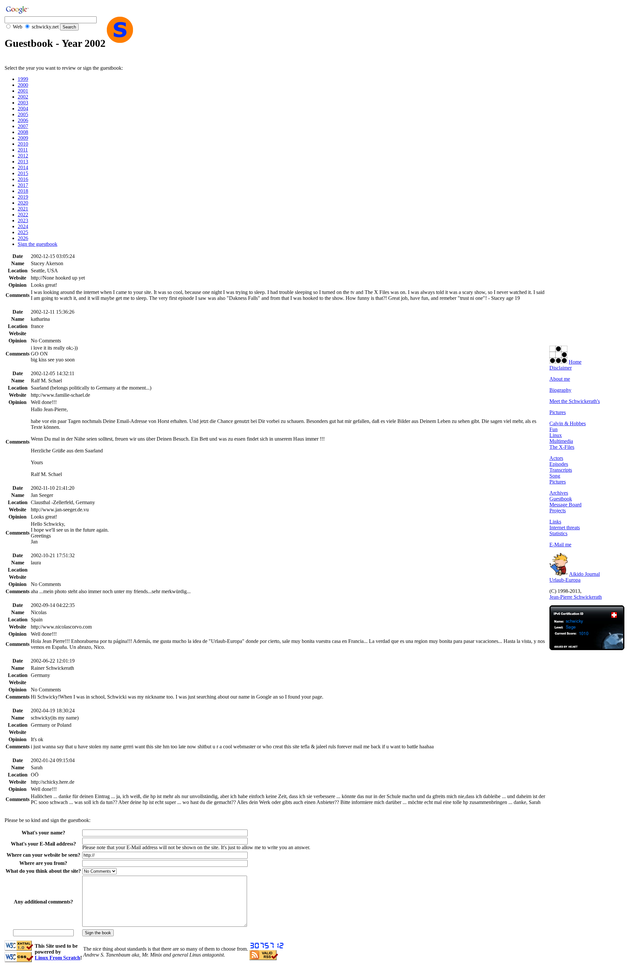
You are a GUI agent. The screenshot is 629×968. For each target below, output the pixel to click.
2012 (23, 155)
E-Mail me (560, 544)
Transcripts (560, 470)
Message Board (565, 504)
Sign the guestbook (37, 244)
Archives (558, 493)
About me (559, 379)
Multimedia (561, 441)
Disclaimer (560, 368)
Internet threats (564, 527)
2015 (23, 173)
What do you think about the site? (43, 871)
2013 (23, 161)
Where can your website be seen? (43, 855)
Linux (555, 435)
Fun (553, 429)
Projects (557, 510)
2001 (23, 91)
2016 (23, 179)
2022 (23, 214)
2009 (23, 138)
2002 (23, 97)
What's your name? (43, 832)
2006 (23, 120)
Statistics (558, 533)
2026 (23, 238)
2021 (23, 208)
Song (554, 476)
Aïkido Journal (584, 574)
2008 (23, 132)
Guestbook (560, 499)
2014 (23, 167)
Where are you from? (43, 863)
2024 (23, 226)
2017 (23, 185)
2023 (23, 220)
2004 (23, 108)
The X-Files (561, 447)
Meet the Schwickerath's (574, 401)
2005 (23, 114)
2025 (23, 232)
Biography (560, 390)
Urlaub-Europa (565, 580)
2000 (23, 85)
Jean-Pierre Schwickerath (575, 597)
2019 (23, 197)
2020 (23, 203)
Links (555, 521)
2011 (23, 150)
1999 (23, 79)
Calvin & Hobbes (567, 423)
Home (575, 362)
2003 (23, 102)
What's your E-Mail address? (43, 844)
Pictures (557, 412)
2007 (23, 126)
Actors (556, 458)
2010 (23, 144)
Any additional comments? (43, 901)
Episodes (558, 464)
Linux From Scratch (57, 957)
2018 (23, 191)
